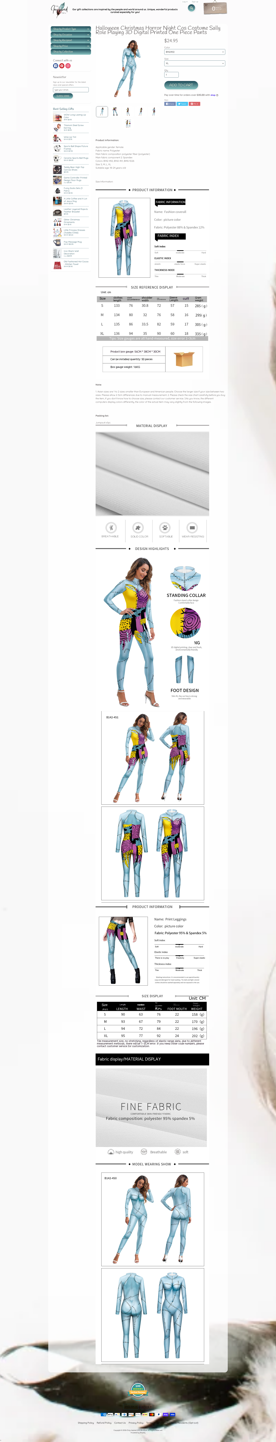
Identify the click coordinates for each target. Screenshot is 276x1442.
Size (166, 58)
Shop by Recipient (72, 41)
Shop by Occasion (72, 35)
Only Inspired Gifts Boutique (137, 1430)
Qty (166, 70)
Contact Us (120, 1422)
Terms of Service (155, 1422)
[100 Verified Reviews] (138, 1402)
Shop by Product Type (72, 29)
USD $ (145, 1406)
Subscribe (62, 96)
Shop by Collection (63, 51)
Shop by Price (72, 46)
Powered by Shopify (138, 1433)
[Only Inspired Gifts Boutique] (59, 11)
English (129, 1406)
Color (167, 47)
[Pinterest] (61, 65)
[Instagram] (68, 65)
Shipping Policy (86, 1422)
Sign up (195, 2)
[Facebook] (55, 65)
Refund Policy (104, 1422)
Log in (185, 2)
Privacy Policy (136, 1422)
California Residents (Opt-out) (182, 1422)
